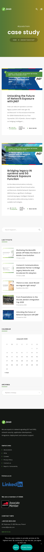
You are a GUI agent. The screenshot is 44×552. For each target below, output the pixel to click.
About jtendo (8, 450)
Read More (33, 128)
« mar (7, 373)
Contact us (7, 463)
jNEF (9, 75)
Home (15, 40)
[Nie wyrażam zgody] (41, 545)
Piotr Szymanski (12, 128)
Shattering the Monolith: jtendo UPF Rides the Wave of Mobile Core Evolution (28, 253)
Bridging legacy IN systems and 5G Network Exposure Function (19, 175)
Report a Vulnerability (10, 466)
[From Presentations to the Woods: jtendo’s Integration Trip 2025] (8, 300)
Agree (16, 547)
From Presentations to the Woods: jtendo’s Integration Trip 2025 (27, 299)
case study (18, 74)
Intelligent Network (30, 74)
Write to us (6, 532)
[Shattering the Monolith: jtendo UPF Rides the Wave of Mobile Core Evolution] (8, 253)
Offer (5, 453)
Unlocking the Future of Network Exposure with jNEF (21, 98)
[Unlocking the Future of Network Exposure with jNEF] (8, 315)
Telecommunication (19, 75)
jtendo (10, 74)
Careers (6, 456)
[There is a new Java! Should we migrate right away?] (8, 285)
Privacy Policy (8, 459)
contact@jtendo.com (8, 527)
